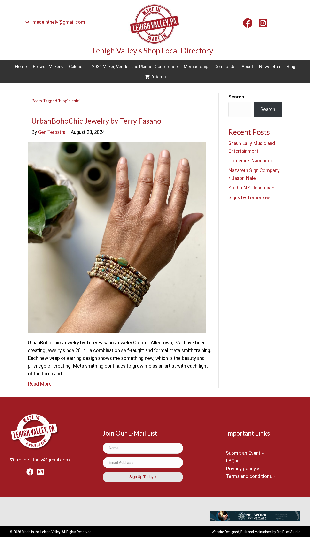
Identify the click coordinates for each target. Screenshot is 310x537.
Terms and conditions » (250, 476)
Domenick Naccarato (251, 161)
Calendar (77, 66)
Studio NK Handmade (251, 188)
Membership (196, 66)
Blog (291, 66)
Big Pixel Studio (288, 532)
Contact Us (225, 66)
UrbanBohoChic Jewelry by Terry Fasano (96, 120)
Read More (40, 384)
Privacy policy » (242, 468)
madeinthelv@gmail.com (58, 22)
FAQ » (232, 461)
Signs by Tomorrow (249, 197)
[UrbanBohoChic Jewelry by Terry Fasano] (117, 237)
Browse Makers (48, 66)
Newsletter (270, 66)
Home (21, 66)
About (247, 66)
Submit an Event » (245, 453)
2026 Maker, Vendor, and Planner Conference (135, 66)
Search (236, 97)
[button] (143, 477)
